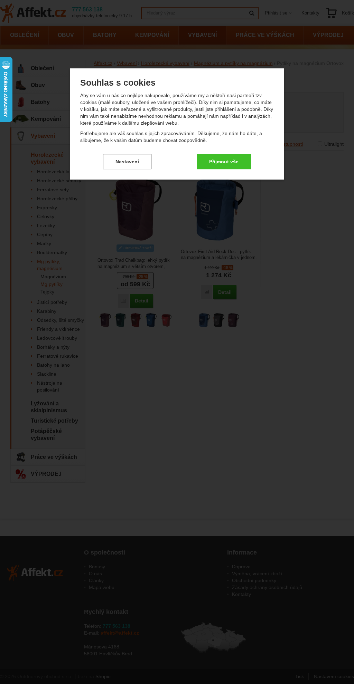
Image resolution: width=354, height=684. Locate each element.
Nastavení (127, 161)
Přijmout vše (224, 161)
